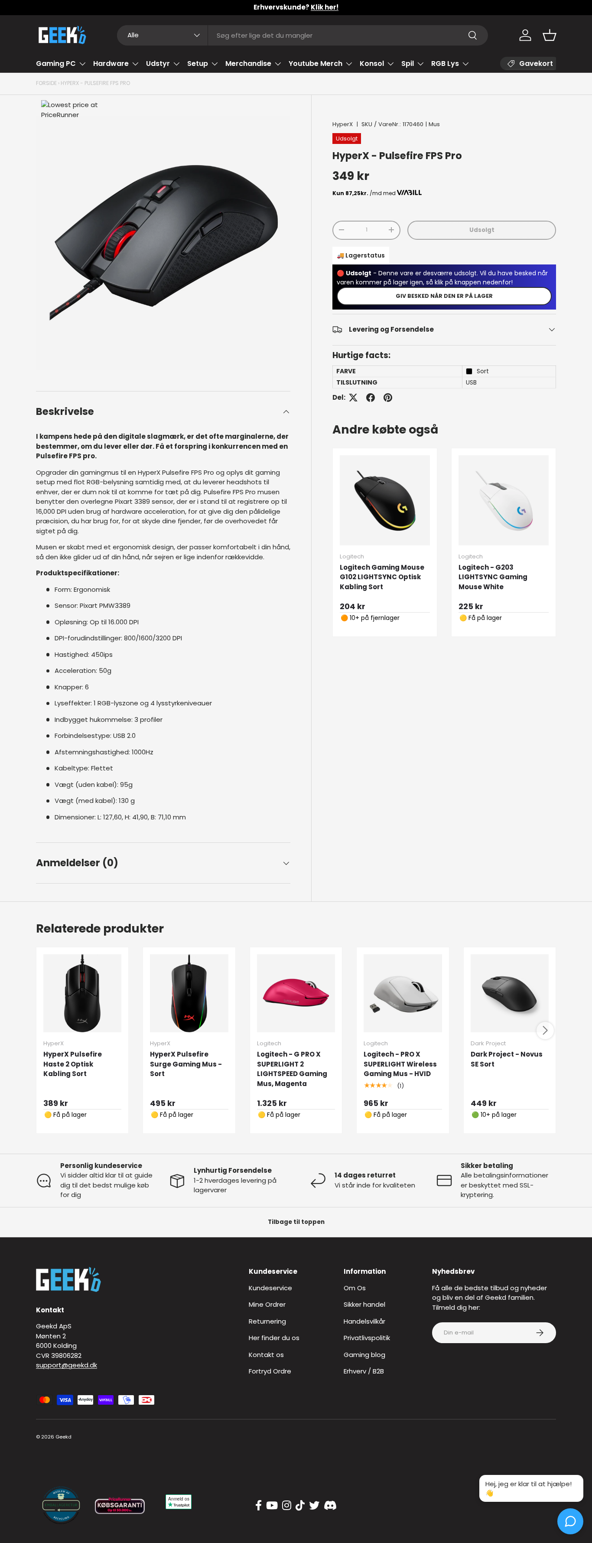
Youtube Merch (315, 64)
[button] (549, 35)
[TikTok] (300, 1506)
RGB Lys (445, 64)
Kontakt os (266, 1354)
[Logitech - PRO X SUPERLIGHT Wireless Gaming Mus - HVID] (403, 993)
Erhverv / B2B (364, 1371)
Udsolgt (481, 229)
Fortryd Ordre (270, 1371)
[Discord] (330, 1506)
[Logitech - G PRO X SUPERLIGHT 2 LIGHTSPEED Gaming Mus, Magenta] (296, 993)
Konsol (372, 64)
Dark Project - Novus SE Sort (507, 1059)
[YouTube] (272, 1506)
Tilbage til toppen (296, 1222)
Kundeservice (270, 1287)
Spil (407, 64)
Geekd (63, 1436)
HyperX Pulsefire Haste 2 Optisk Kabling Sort (72, 1064)
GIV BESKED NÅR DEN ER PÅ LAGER (444, 295)
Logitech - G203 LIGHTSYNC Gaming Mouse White (493, 576)
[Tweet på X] (353, 397)
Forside (46, 83)
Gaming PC (56, 64)
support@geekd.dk (66, 1365)
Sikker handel (364, 1304)
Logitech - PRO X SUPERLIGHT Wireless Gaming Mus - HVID (400, 1064)
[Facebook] (258, 1506)
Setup (197, 64)
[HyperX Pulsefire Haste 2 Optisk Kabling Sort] (82, 993)
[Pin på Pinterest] (388, 397)
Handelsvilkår (364, 1321)
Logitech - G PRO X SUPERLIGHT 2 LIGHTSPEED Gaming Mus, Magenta (292, 1069)
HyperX (342, 124)
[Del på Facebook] (370, 397)
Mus (434, 124)
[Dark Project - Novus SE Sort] (510, 993)
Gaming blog (364, 1354)
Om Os (355, 1287)
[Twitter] (314, 1506)
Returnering (267, 1321)
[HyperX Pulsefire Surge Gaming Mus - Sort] (189, 993)
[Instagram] (286, 1506)
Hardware (111, 64)
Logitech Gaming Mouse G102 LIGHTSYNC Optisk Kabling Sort (382, 576)
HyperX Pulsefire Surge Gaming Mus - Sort (186, 1064)
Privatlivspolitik (367, 1337)
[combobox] (302, 35)
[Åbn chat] (570, 1521)
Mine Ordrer (267, 1304)
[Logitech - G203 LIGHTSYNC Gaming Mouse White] (504, 500)
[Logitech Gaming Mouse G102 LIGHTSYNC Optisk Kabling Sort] (385, 500)
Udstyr (158, 64)
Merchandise (248, 64)
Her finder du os (274, 1337)
